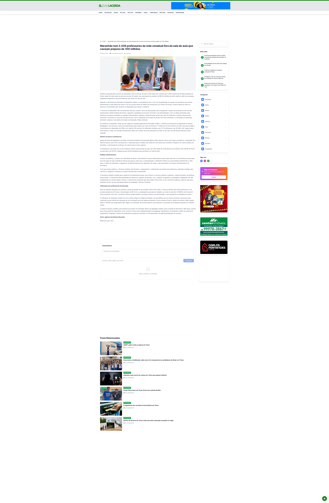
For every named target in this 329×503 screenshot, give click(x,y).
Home (104, 41)
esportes (170, 12)
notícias (162, 12)
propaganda (180, 12)
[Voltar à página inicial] (324, 498)
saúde (116, 12)
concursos (153, 12)
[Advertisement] (164, 26)
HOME (100, 12)
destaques (108, 12)
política (130, 12)
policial (123, 12)
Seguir (214, 177)
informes (138, 12)
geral (146, 12)
